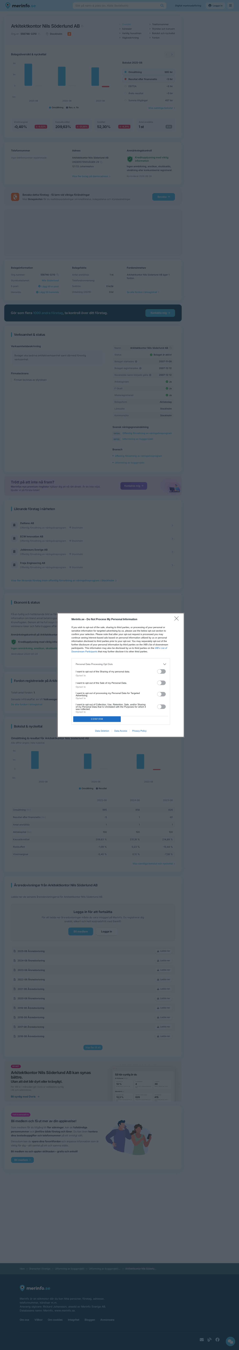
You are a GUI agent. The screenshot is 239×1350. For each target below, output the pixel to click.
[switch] (161, 671)
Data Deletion (102, 730)
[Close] (177, 619)
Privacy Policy (139, 730)
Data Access (120, 730)
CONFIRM (97, 719)
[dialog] (120, 675)
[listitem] (121, 664)
